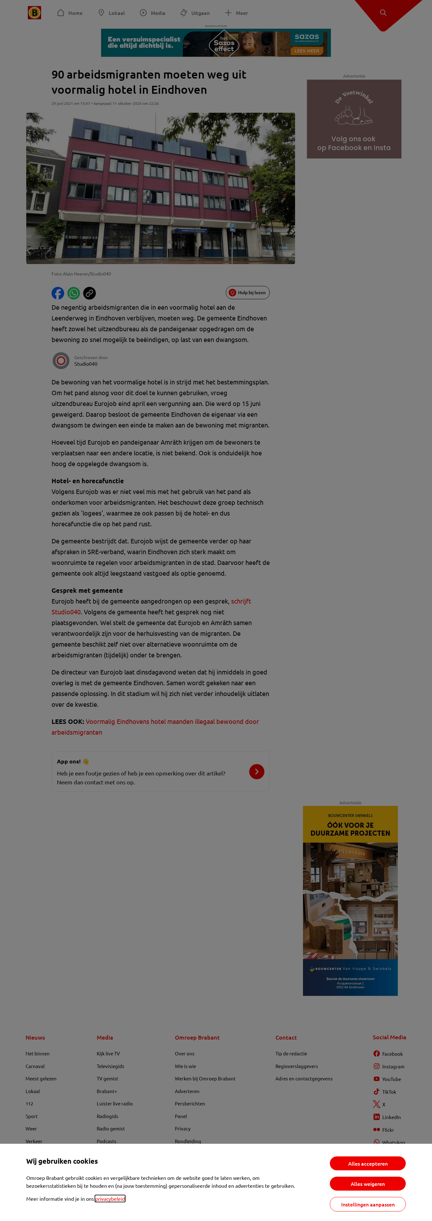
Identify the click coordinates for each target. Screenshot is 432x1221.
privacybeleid (110, 1198)
